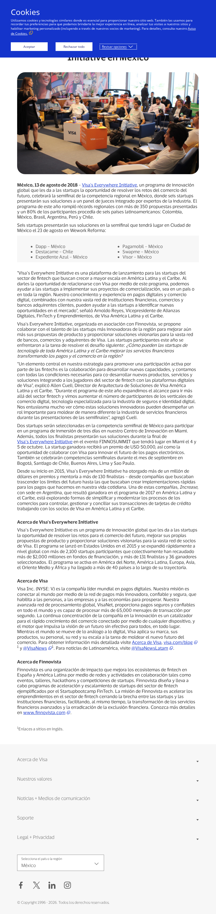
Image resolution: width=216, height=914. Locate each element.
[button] (36, 885)
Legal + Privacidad (36, 837)
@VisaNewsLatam (149, 647)
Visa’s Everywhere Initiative (44, 441)
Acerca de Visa (146, 642)
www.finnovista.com (44, 712)
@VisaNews (35, 647)
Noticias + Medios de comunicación (53, 798)
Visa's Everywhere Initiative (109, 184)
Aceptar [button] (29, 46)
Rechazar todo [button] (74, 46)
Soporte (25, 817)
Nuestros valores (34, 779)
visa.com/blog (178, 642)
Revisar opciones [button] (114, 46)
